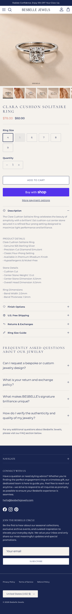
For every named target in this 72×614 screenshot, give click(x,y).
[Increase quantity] (20, 165)
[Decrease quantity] (6, 165)
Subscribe (36, 561)
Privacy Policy (9, 582)
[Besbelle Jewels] (36, 9)
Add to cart (36, 180)
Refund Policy (43, 582)
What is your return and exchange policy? (28, 382)
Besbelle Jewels (17, 602)
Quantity (8, 158)
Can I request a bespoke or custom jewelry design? (28, 365)
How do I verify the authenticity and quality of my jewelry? (29, 415)
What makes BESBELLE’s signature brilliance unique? (29, 399)
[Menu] (4, 10)
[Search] (11, 10)
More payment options (36, 200)
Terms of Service (26, 582)
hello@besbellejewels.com (18, 500)
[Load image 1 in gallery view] (36, 50)
